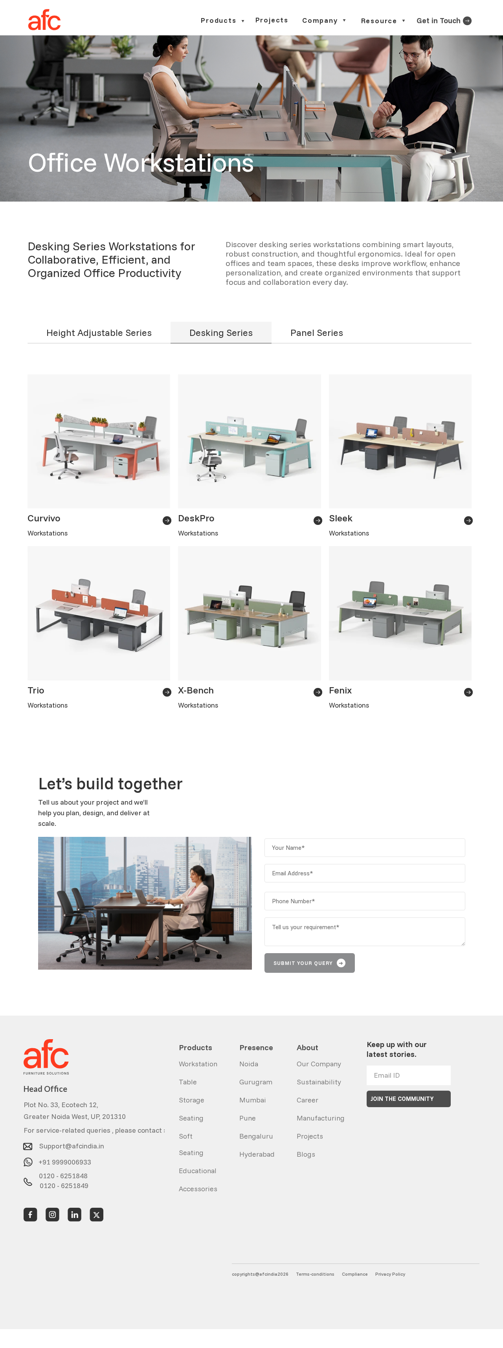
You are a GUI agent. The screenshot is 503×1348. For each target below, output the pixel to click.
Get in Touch (439, 20)
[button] (223, 20)
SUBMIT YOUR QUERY (308, 963)
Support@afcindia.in (71, 1143)
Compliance (355, 1274)
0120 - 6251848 (63, 1174)
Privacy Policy (390, 1274)
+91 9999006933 (65, 1159)
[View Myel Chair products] (467, 20)
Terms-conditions (315, 1274)
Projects (271, 20)
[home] (44, 20)
